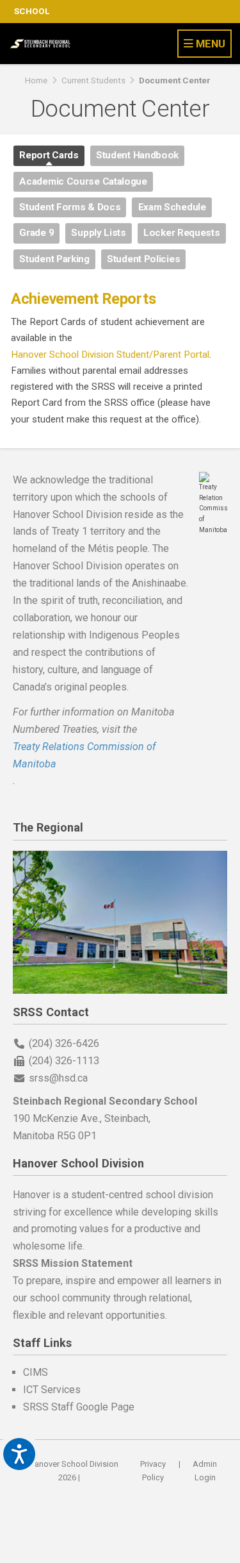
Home (36, 80)
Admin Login (205, 1471)
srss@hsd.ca (58, 1078)
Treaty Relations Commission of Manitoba (84, 755)
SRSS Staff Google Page (78, 1407)
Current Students (93, 80)
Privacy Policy (153, 1471)
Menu (209, 43)
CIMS (35, 1372)
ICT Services (52, 1389)
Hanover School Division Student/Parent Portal (110, 354)
